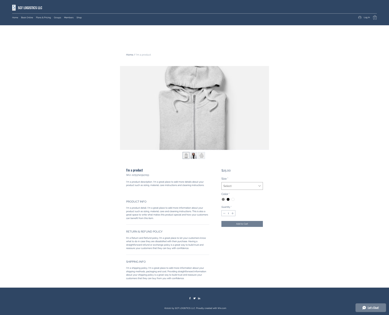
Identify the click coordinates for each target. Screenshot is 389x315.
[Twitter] (194, 298)
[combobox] (242, 186)
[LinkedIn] (199, 298)
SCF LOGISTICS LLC (30, 7)
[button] (375, 17)
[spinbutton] (228, 213)
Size (224, 178)
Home (129, 54)
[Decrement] (224, 213)
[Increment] (233, 213)
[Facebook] (189, 298)
